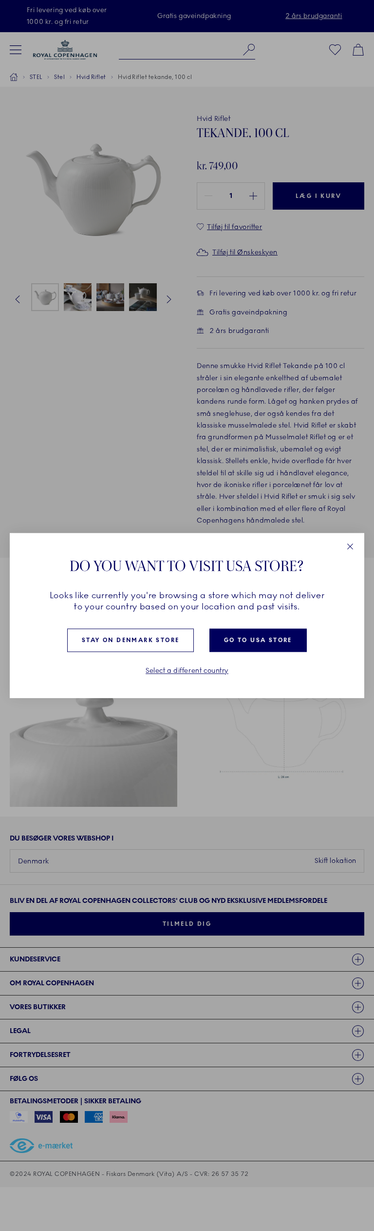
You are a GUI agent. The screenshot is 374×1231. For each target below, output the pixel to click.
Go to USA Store (258, 640)
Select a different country (187, 671)
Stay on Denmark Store (130, 640)
